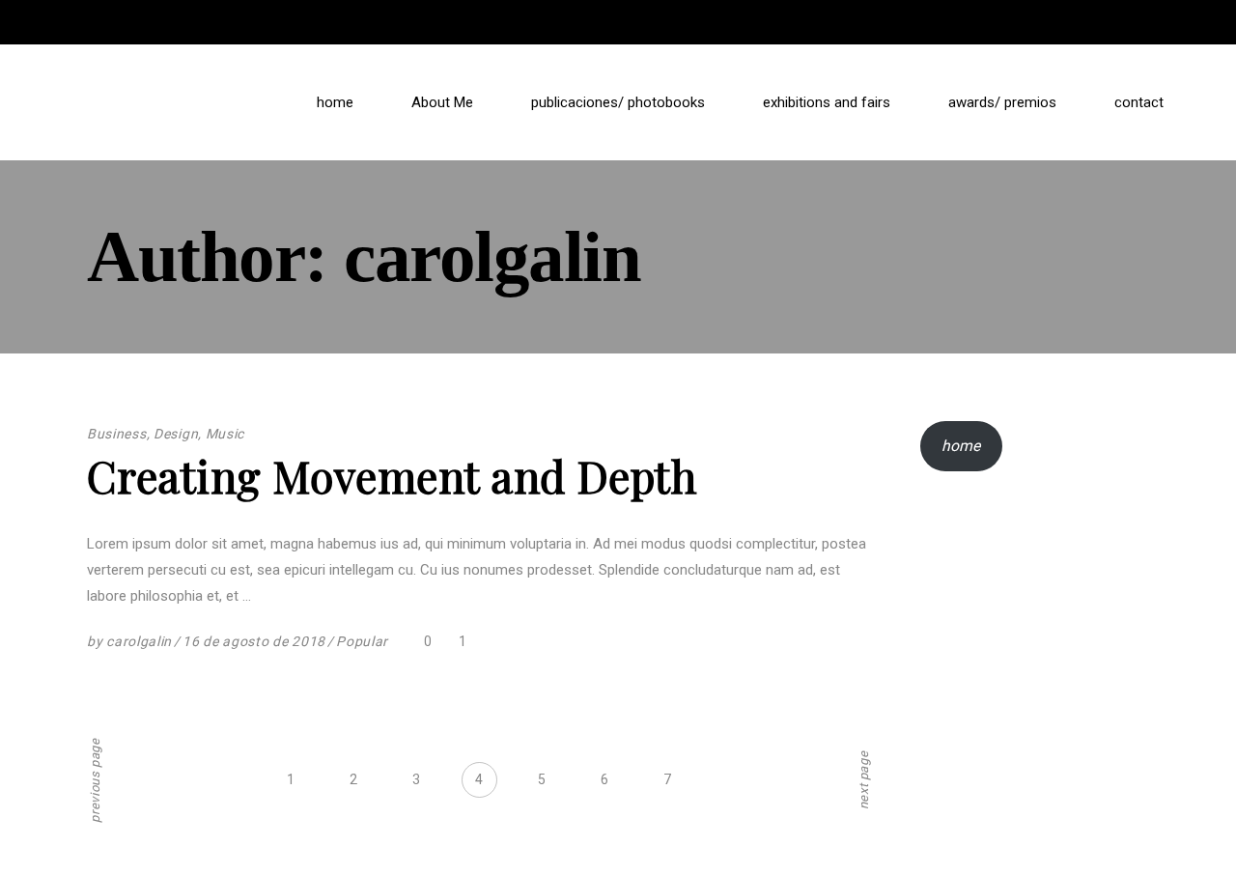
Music (225, 433)
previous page (95, 780)
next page (864, 779)
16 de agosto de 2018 (254, 641)
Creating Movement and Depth (391, 475)
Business (117, 433)
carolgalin (139, 641)
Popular (362, 641)
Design (176, 433)
